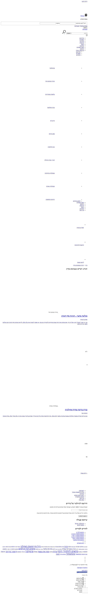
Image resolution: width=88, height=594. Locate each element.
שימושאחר (78, 554)
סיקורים (82, 41)
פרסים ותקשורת (79, 496)
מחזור (42, 549)
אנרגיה (77, 546)
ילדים (77, 549)
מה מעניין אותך (80, 50)
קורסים (82, 49)
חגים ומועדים (80, 543)
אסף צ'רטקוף (83, 319)
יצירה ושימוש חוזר (50, 81)
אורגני (81, 546)
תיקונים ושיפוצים (50, 199)
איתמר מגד (84, 413)
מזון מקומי (46, 549)
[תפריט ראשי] (86, 35)
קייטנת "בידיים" (11, 551)
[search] (79, 33)
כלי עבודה (65, 549)
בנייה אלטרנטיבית (59, 546)
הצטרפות (76, 26)
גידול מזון (37, 546)
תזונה (58, 554)
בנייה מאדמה (47, 546)
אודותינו (82, 45)
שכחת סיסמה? (83, 26)
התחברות (84, 567)
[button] (44, 465)
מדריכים (81, 38)
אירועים (82, 42)
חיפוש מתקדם (76, 201)
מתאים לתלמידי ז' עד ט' (77, 537)
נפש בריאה (52, 133)
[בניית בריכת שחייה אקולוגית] (73, 391)
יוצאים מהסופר (81, 549)
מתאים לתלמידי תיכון (68, 551)
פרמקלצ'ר (52, 68)
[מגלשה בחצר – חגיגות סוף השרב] (73, 297)
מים (39, 549)
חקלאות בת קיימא (10, 546)
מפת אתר (81, 500)
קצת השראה (84, 554)
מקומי (37, 549)
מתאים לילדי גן (80, 532)
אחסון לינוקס (80, 525)
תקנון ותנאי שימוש (79, 495)
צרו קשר (81, 210)
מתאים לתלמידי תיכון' (78, 538)
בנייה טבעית (52, 546)
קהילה (23, 551)
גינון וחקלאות (51, 147)
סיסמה (57, 23)
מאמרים (82, 39)
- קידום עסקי (84, 473)
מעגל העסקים (80, 47)
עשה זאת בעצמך (43, 552)
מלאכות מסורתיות (50, 94)
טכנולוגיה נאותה (50, 186)
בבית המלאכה (51, 107)
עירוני (51, 551)
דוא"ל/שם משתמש (81, 23)
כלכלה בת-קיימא (59, 549)
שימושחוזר (70, 554)
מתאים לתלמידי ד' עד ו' (78, 535)
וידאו (19, 546)
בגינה (66, 546)
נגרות (55, 551)
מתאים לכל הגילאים (78, 540)
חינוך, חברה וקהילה (50, 160)
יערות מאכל (72, 549)
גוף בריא (52, 120)
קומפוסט (19, 551)
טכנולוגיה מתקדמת (50, 173)
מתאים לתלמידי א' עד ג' (77, 534)
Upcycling (85, 546)
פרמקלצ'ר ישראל (79, 523)
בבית (69, 546)
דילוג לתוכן (84, 1)
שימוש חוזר (63, 554)
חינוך (16, 546)
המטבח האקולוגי (27, 546)
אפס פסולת (73, 546)
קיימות (3, 551)
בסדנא (42, 546)
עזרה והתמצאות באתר (78, 492)
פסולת (35, 551)
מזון (51, 549)
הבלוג (82, 44)
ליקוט (54, 549)
